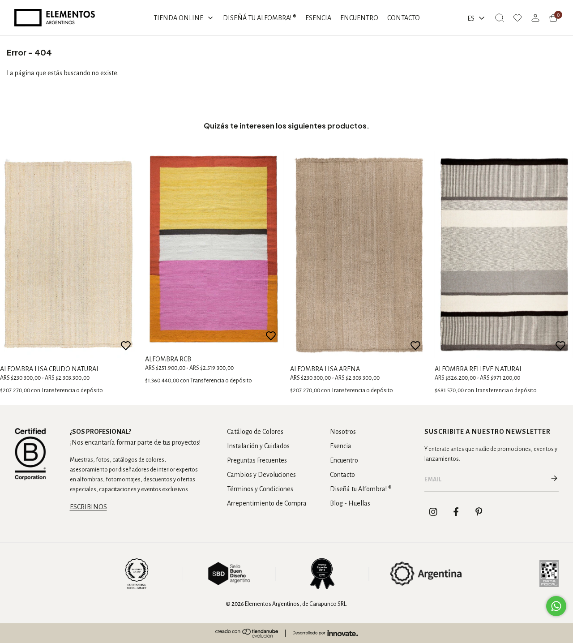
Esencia (340, 446)
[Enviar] (554, 479)
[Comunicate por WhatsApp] (556, 606)
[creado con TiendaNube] (246, 633)
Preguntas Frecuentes (257, 460)
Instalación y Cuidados (258, 446)
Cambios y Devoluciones (261, 474)
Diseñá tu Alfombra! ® (361, 489)
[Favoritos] (517, 18)
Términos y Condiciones (260, 489)
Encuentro (344, 460)
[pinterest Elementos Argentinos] (479, 512)
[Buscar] (499, 18)
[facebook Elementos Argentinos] (456, 512)
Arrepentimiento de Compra (267, 503)
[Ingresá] (535, 18)
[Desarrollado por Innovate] (325, 633)
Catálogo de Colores (255, 431)
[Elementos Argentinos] (54, 17)
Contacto (342, 474)
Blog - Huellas (350, 503)
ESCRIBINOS (88, 506)
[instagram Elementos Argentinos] (433, 512)
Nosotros (343, 431)
